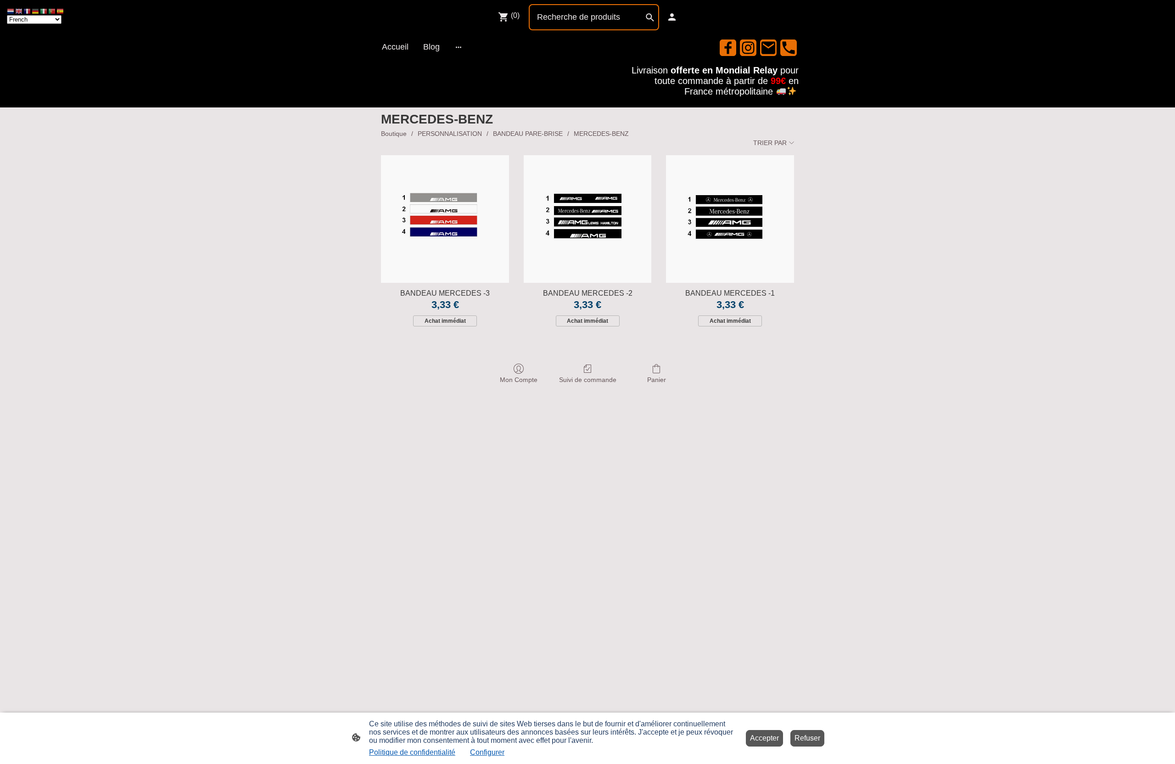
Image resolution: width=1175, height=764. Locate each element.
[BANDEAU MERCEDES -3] (445, 219)
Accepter (764, 738)
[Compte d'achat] (671, 16)
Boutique (394, 133)
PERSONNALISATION (450, 133)
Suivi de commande (587, 379)
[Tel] (788, 47)
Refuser (807, 738)
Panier (656, 379)
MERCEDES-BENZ (601, 133)
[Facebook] (728, 47)
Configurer (487, 752)
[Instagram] (748, 47)
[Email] (768, 47)
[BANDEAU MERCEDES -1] (730, 219)
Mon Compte (518, 379)
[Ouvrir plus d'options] (458, 47)
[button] (11, 11)
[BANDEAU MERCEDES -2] (588, 219)
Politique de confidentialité (412, 752)
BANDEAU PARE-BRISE (528, 133)
